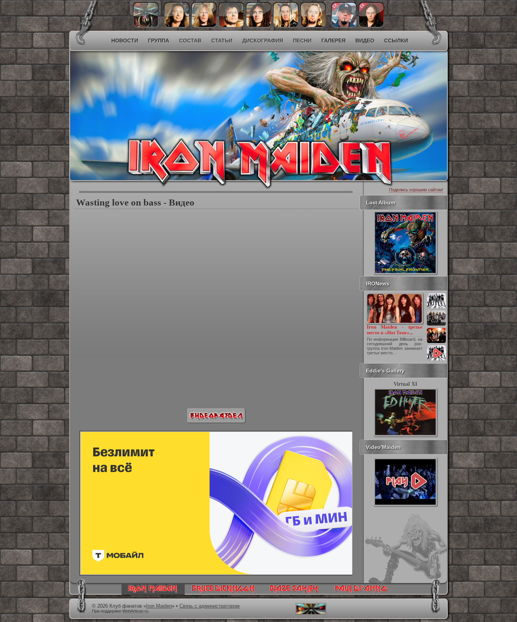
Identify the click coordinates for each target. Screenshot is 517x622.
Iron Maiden (159, 606)
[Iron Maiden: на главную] (153, 593)
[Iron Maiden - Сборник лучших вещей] (436, 325)
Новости (124, 40)
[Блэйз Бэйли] (371, 26)
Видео (364, 40)
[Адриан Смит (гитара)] (313, 26)
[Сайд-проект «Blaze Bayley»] (294, 593)
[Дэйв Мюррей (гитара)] (177, 26)
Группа (158, 40)
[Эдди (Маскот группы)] (146, 26)
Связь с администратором (209, 606)
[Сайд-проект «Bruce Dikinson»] (223, 593)
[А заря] (405, 482)
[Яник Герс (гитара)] (204, 26)
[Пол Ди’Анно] (344, 26)
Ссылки (396, 40)
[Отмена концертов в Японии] (436, 342)
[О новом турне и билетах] (436, 307)
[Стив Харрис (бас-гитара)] (258, 26)
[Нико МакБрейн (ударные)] (286, 26)
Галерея (333, 40)
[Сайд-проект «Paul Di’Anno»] (361, 593)
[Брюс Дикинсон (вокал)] (231, 26)
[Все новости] (436, 360)
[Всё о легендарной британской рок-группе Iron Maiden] (204, 101)
